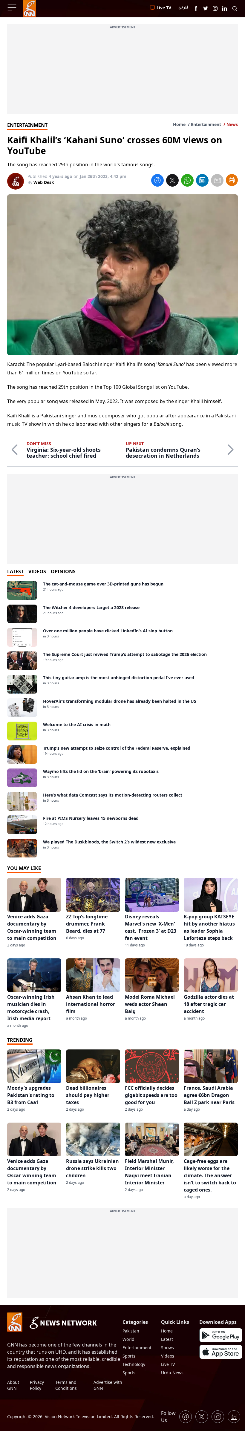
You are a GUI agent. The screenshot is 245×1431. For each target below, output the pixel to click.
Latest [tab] (15, 571)
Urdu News (172, 1372)
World (128, 1339)
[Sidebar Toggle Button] (12, 7)
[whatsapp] (187, 181)
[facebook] (157, 181)
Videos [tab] (37, 571)
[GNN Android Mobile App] (220, 1335)
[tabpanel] (122, 719)
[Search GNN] (235, 8)
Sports (128, 1356)
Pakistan (130, 1331)
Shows (167, 1347)
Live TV (168, 1364)
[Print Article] (232, 180)
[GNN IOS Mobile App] (220, 1352)
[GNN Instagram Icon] (215, 8)
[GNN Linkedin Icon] (224, 8)
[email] (217, 181)
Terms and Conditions (66, 1385)
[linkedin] (202, 181)
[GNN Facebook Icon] (196, 8)
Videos (167, 1356)
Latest (167, 1339)
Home (179, 124)
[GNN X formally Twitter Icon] (205, 8)
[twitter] (172, 181)
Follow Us (168, 1417)
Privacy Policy (37, 1385)
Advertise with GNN (108, 1385)
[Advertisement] (122, 72)
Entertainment (206, 124)
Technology (133, 1364)
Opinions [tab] (63, 571)
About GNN (13, 1385)
